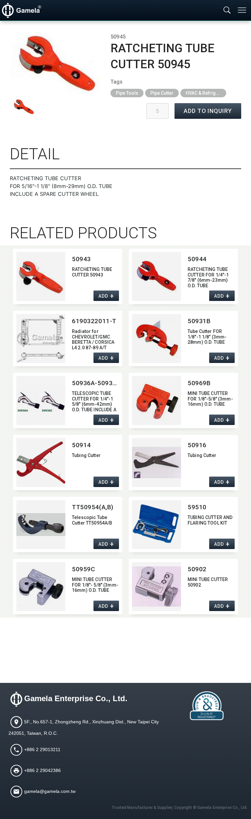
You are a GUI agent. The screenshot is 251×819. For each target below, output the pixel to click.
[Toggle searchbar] (227, 10)
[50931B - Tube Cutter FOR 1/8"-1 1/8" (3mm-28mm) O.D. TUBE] (156, 338)
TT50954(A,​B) (92, 507)
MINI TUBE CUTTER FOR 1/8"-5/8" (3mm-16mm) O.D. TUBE (210, 399)
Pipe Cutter (162, 93)
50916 (197, 445)
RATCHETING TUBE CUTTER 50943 (92, 272)
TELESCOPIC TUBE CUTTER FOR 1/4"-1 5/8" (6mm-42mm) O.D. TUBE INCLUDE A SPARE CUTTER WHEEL (94, 401)
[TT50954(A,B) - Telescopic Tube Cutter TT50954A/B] (41, 524)
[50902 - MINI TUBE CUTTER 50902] (156, 586)
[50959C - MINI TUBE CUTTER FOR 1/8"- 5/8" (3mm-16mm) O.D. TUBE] (41, 586)
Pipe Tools (127, 93)
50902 (197, 569)
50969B (199, 383)
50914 (81, 445)
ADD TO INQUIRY (208, 110)
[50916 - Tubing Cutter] (156, 462)
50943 (81, 259)
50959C (83, 569)
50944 (197, 259)
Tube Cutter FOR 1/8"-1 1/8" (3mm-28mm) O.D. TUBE (207, 337)
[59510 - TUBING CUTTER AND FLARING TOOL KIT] (156, 524)
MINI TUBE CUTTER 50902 (208, 582)
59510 (197, 507)
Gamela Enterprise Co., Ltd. (75, 698)
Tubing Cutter (86, 455)
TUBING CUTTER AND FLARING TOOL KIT (210, 520)
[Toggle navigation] (242, 10)
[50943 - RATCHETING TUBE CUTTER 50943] (41, 276)
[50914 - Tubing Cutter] (41, 462)
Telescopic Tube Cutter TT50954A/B (92, 520)
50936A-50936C (95, 383)
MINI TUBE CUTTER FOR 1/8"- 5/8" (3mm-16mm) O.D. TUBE (95, 585)
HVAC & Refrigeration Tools (206, 93)
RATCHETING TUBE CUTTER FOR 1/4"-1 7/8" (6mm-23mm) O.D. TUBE (208, 277)
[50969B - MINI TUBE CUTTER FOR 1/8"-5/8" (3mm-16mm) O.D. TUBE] (156, 400)
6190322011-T (94, 321)
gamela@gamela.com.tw (49, 791)
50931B (199, 321)
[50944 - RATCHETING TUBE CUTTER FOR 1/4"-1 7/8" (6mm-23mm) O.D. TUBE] (156, 276)
